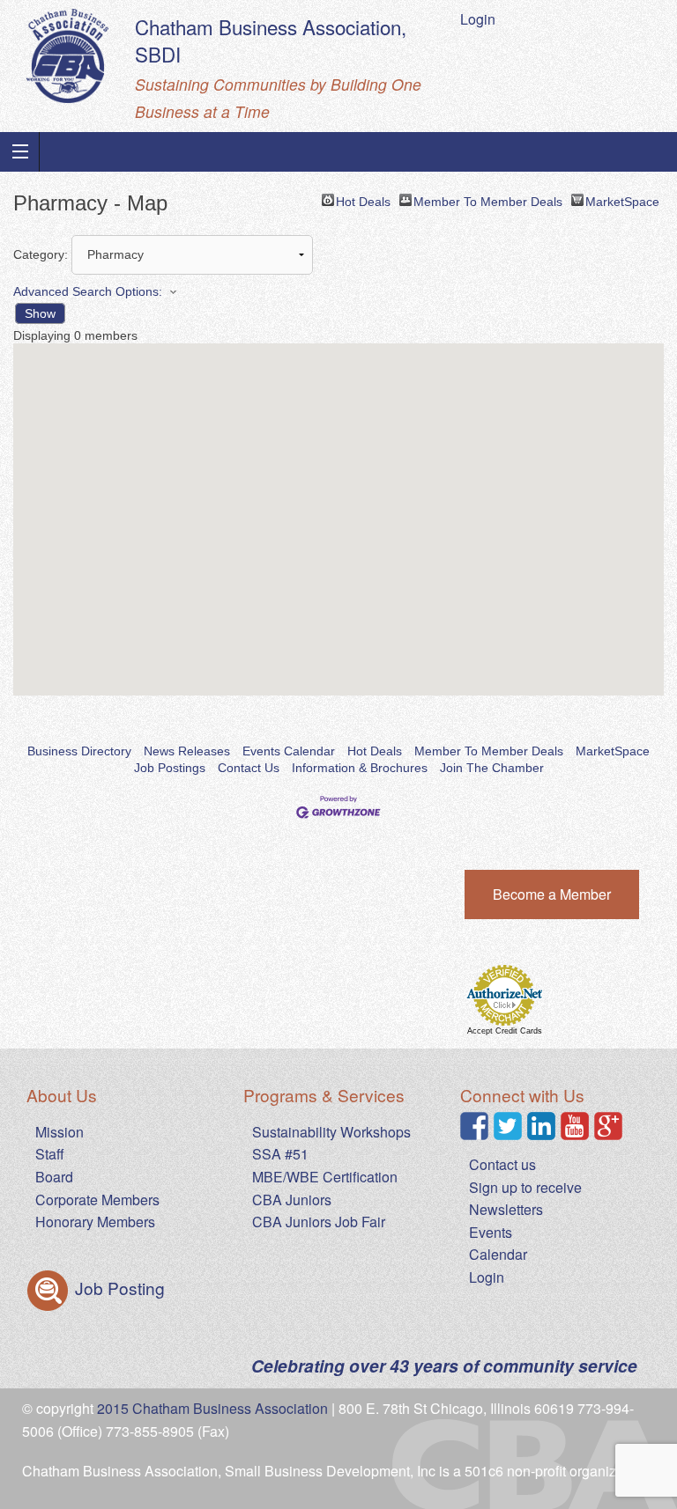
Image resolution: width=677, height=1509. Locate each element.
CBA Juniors (291, 1199)
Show (40, 313)
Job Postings (169, 768)
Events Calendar (288, 751)
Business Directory (79, 751)
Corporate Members (97, 1199)
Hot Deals (363, 200)
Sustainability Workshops (331, 1132)
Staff (49, 1154)
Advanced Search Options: (87, 291)
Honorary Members (95, 1221)
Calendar (498, 1254)
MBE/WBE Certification (325, 1177)
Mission (59, 1132)
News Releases (187, 751)
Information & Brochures (360, 768)
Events (490, 1232)
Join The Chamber (492, 768)
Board (54, 1177)
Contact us (502, 1164)
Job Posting (118, 1287)
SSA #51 (280, 1154)
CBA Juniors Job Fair (318, 1221)
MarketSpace (622, 200)
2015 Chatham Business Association (212, 1408)
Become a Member (552, 894)
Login (477, 19)
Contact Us (248, 768)
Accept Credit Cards (504, 1031)
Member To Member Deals (487, 200)
